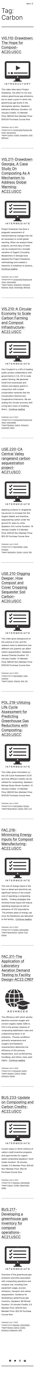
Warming (27, 287)
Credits (16, 135)
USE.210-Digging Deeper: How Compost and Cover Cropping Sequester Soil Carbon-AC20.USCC (15, 587)
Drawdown (24, 135)
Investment (5, 428)
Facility (15, 930)
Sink (30, 552)
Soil (26, 681)
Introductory (11, 133)
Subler (3, 1188)
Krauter (12, 1076)
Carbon (10, 135)
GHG (30, 135)
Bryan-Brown (12, 809)
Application (11, 552)
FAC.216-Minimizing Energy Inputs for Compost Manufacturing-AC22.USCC (17, 839)
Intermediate (11, 282)
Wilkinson (4, 138)
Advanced (17, 1071)
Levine (25, 552)
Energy (4, 935)
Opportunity (24, 1185)
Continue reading (9, 269)
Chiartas (17, 681)
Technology (18, 287)
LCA (30, 809)
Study (11, 287)
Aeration (10, 1073)
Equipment (14, 1330)
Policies (26, 806)
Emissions (26, 285)
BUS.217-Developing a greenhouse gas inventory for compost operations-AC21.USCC (14, 1223)
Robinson (4, 287)
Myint (12, 428)
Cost (26, 932)
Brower (10, 1328)
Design (23, 1073)
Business (10, 425)
